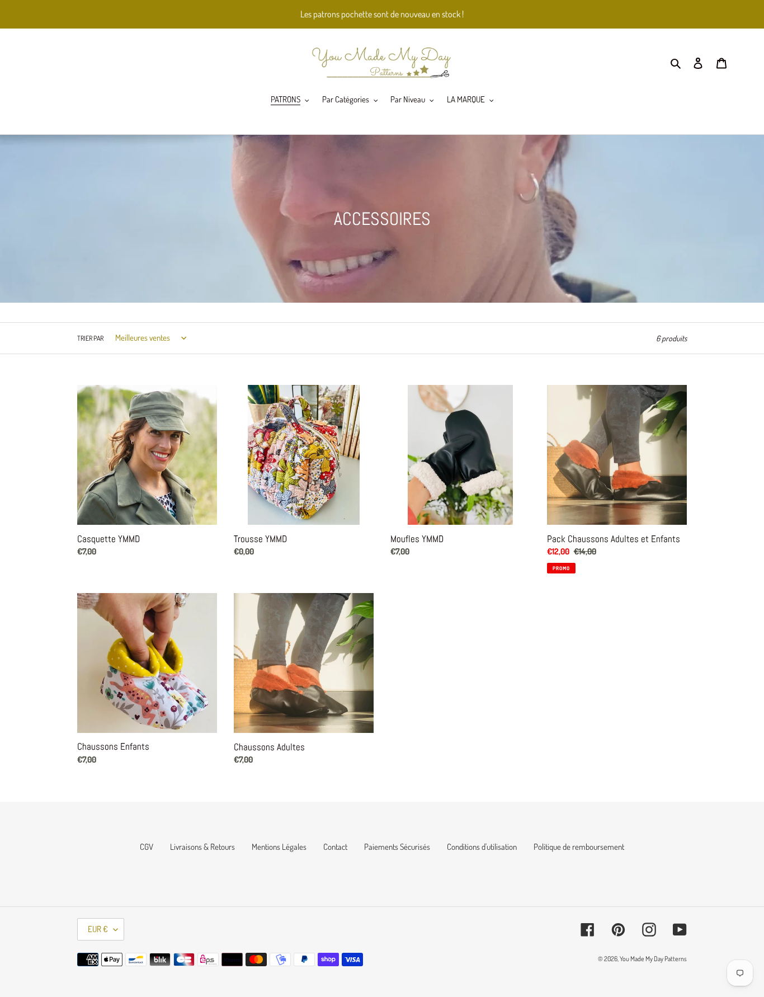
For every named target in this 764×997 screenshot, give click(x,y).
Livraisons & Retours (202, 846)
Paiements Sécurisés (397, 846)
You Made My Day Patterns (653, 958)
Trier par (90, 338)
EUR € (98, 929)
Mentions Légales (279, 846)
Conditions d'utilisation (482, 846)
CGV (146, 846)
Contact (335, 846)
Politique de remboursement (579, 846)
